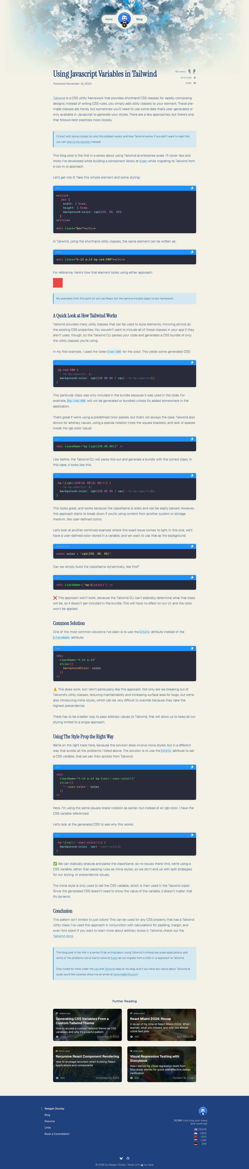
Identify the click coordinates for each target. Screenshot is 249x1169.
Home (109, 19)
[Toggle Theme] (124, 25)
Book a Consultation (56, 1134)
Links (47, 1127)
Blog (139, 19)
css (96, 969)
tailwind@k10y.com (125, 974)
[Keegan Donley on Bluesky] (121, 1158)
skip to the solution (78, 142)
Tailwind (59, 98)
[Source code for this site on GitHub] (128, 1158)
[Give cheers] (192, 70)
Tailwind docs (63, 936)
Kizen (143, 161)
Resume (49, 1121)
